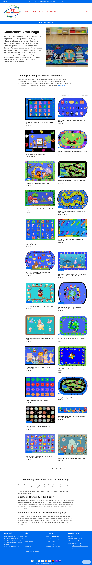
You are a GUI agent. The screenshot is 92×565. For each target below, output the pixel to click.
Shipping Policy (29, 546)
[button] (41, 12)
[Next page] (64, 468)
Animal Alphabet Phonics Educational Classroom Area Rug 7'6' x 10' (40, 243)
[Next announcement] (62, 1)
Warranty (27, 549)
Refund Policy (29, 544)
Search (27, 536)
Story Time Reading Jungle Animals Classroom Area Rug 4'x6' (39, 368)
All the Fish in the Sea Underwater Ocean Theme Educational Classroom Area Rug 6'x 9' (72, 275)
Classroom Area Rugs (52, 536)
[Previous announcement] (29, 1)
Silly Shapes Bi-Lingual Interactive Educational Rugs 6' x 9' (71, 121)
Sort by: (64, 95)
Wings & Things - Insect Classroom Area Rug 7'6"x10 (71, 369)
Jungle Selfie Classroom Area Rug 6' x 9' (37, 183)
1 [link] (48, 468)
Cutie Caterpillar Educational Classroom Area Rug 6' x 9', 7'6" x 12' (71, 212)
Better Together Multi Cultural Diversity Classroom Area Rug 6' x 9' (69, 308)
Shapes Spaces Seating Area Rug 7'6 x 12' (38, 400)
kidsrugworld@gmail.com (11, 547)
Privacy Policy (29, 541)
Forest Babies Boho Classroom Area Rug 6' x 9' (71, 458)
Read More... (62, 85)
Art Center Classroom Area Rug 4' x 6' (37, 154)
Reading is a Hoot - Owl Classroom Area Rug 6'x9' (40, 306)
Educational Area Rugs (52, 539)
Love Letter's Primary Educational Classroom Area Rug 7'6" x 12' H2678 (39, 457)
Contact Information (31, 539)
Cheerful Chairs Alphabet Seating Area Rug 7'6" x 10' (40, 123)
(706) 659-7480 (77, 544)
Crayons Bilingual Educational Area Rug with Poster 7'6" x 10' (71, 240)
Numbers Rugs (50, 544)
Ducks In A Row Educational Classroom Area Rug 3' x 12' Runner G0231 (72, 417)
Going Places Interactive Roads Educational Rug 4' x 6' (72, 181)
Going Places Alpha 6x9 (65, 397)
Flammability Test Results (32, 551)
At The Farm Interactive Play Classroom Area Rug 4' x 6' (40, 209)
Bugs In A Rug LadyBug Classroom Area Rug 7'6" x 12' (72, 152)
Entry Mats (49, 549)
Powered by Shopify (51, 563)
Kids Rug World (43, 563)
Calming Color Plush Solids (54, 546)
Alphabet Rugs (50, 541)
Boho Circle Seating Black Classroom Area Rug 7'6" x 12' (39, 427)
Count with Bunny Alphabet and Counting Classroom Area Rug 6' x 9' (38, 273)
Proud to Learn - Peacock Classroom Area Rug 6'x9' (71, 339)
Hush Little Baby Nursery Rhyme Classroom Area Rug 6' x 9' (39, 339)
